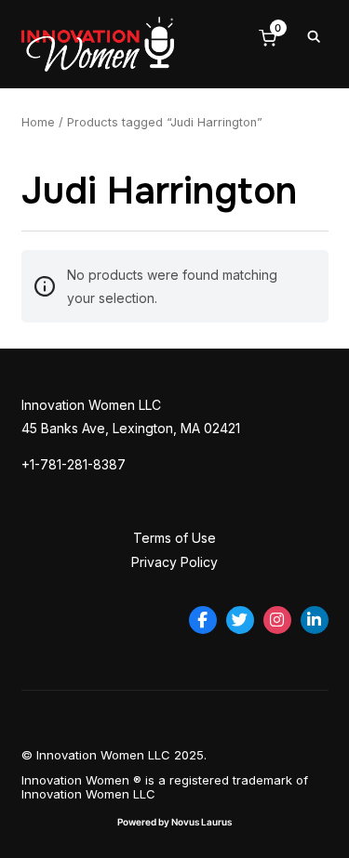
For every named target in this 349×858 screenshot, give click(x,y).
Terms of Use (174, 538)
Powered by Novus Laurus (174, 821)
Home (38, 122)
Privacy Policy (174, 562)
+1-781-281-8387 (73, 464)
